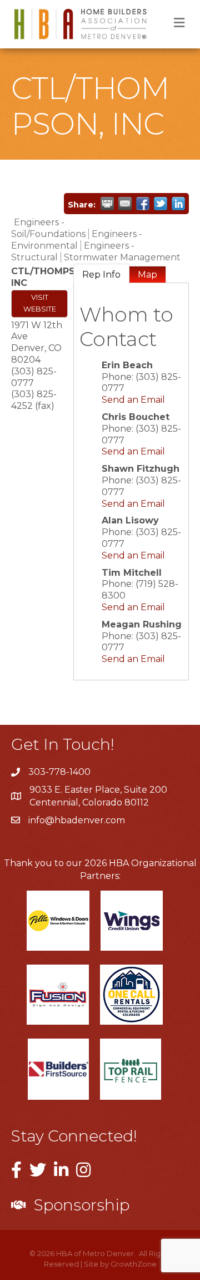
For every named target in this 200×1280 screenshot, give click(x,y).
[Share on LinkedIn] (178, 203)
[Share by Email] (125, 203)
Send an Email (133, 399)
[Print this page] (107, 203)
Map (147, 274)
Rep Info (101, 274)
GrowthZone (134, 1263)
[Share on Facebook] (142, 203)
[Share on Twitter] (160, 203)
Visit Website (39, 303)
